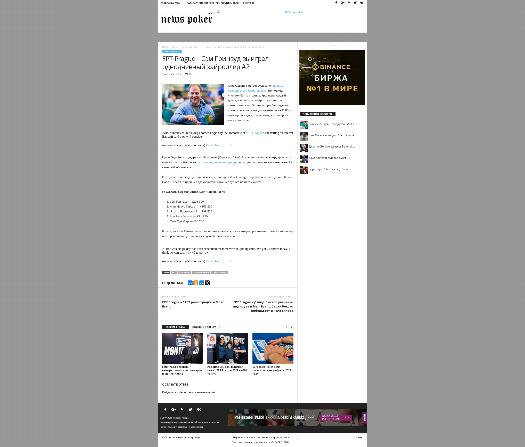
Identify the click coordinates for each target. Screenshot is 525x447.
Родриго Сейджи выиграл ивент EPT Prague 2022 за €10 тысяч (227, 370)
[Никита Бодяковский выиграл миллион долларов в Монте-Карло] (182, 348)
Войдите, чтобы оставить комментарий (188, 392)
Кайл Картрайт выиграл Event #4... (330, 157)
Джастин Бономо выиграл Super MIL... (332, 146)
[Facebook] (336, 3)
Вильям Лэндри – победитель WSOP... (333, 124)
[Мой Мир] (201, 282)
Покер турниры (172, 51)
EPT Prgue (184, 272)
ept (174, 272)
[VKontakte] (361, 3)
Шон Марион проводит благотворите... (332, 135)
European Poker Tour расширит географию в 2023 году (271, 370)
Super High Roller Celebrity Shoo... (329, 169)
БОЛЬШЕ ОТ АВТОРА (204, 326)
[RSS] (349, 3)
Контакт (249, 3)
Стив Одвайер (201, 272)
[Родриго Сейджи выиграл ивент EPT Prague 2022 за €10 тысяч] (227, 348)
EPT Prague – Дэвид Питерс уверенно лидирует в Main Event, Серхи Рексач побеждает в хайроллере (263, 306)
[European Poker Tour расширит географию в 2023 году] (272, 348)
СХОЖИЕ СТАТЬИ (175, 326)
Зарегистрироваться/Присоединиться (213, 3)
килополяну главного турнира (217, 162)
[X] (207, 282)
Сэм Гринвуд (219, 272)
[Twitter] (355, 3)
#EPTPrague (254, 133)
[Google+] (342, 3)
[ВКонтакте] (190, 282)
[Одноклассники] (195, 282)
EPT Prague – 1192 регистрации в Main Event (192, 304)
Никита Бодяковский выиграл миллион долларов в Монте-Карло (182, 370)
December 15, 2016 (219, 145)
